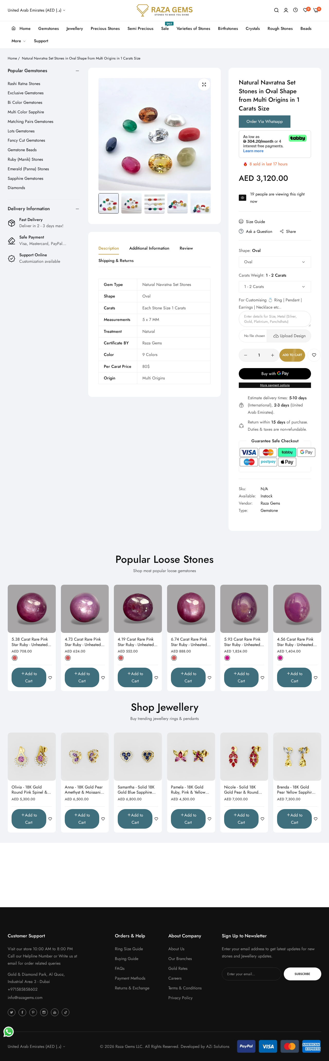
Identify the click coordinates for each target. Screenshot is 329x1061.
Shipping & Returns (116, 261)
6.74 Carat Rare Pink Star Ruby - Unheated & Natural (191, 642)
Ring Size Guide (129, 949)
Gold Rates (177, 968)
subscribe (302, 974)
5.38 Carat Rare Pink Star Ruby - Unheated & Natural (32, 642)
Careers (174, 978)
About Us (176, 949)
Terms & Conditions (185, 988)
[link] (19, 41)
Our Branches (180, 959)
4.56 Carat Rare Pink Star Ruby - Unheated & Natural (297, 642)
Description (108, 248)
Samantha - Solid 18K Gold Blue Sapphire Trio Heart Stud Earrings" (136, 790)
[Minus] (245, 355)
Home (12, 58)
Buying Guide (126, 959)
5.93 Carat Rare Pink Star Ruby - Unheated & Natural (244, 642)
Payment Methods (130, 978)
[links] (12, 1012)
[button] (314, 355)
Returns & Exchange (132, 988)
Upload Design (293, 336)
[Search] (276, 10)
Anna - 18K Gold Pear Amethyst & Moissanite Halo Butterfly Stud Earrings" (84, 790)
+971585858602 (23, 989)
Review (186, 248)
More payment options (275, 385)
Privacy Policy (180, 998)
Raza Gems (270, 503)
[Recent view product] (295, 10)
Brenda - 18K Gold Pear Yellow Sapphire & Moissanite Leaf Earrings (295, 790)
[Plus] (272, 355)
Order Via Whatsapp (264, 121)
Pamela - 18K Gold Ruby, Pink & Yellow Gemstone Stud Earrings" (188, 790)
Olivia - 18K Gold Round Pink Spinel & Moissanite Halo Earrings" (29, 790)
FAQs (119, 968)
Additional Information (149, 248)
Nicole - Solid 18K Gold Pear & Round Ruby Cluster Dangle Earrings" (241, 790)
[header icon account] (286, 10)
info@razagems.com (25, 997)
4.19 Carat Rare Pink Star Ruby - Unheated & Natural (138, 642)
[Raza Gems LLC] (164, 10)
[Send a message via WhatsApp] (9, 1032)
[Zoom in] (204, 84)
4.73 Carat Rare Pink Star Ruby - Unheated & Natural (85, 642)
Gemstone (269, 510)
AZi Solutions (217, 1046)
